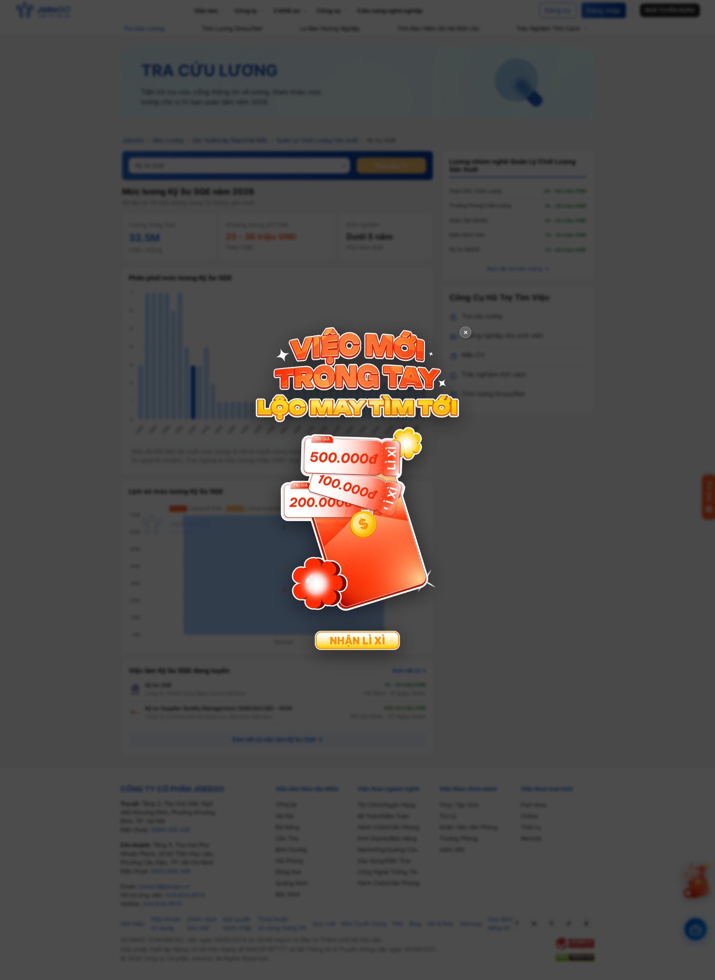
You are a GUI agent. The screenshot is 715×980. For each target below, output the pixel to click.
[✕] (357, 489)
